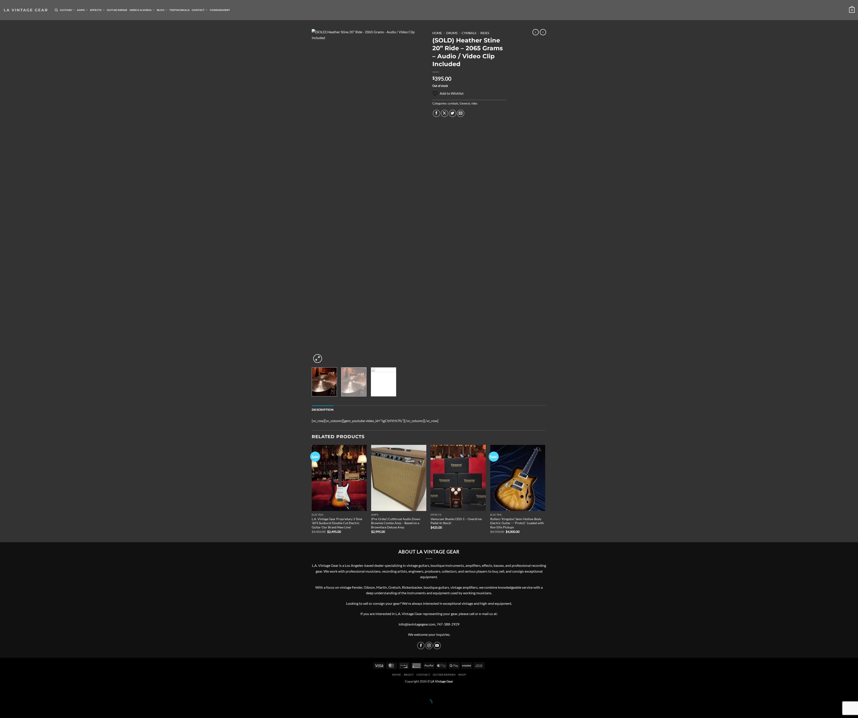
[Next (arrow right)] (17, 710)
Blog (160, 10)
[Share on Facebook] (436, 113)
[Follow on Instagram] (429, 645)
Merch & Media (141, 10)
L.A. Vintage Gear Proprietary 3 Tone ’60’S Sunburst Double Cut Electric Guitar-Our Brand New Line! (337, 523)
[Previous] (319, 196)
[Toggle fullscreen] (17, 691)
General (465, 103)
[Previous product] (543, 32)
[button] (852, 10)
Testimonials (179, 10)
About (409, 674)
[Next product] (535, 32)
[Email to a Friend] (460, 113)
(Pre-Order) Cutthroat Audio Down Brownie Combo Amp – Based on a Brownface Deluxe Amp (395, 523)
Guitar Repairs (444, 674)
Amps (81, 10)
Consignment (220, 10)
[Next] (418, 196)
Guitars (66, 10)
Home (437, 33)
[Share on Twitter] (452, 113)
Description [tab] (323, 409)
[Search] (56, 10)
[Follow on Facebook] (421, 645)
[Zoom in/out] (4, 691)
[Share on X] (444, 113)
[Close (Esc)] (43, 691)
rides (484, 33)
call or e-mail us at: (483, 613)
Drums (451, 33)
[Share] (30, 691)
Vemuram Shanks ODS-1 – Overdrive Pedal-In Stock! (456, 521)
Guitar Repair (117, 10)
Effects (96, 10)
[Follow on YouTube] (437, 645)
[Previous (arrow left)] (4, 710)
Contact (198, 10)
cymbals (469, 33)
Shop (462, 674)
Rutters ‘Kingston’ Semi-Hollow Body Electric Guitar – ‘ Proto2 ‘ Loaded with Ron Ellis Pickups (517, 523)
